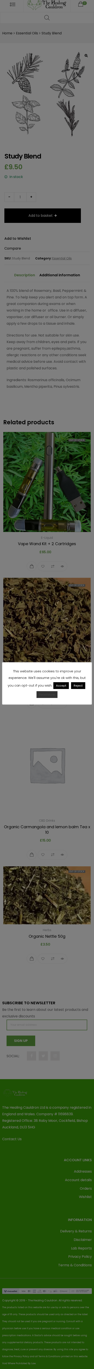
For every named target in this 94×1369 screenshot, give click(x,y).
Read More (47, 694)
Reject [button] (78, 686)
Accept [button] (61, 686)
